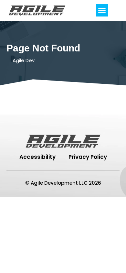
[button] (102, 10)
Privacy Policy (87, 157)
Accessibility (37, 157)
